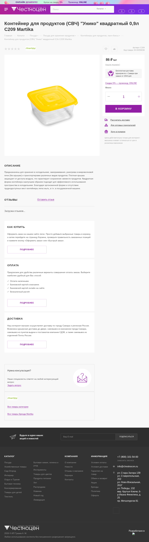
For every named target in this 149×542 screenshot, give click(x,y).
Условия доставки (99, 467)
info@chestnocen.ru (127, 466)
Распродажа (39, 487)
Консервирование (12, 488)
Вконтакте (116, 510)
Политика (95, 491)
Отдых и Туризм (12, 479)
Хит (35, 482)
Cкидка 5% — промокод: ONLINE (121, 83)
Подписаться (126, 437)
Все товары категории (17, 406)
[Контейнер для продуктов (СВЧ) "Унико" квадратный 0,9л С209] (52, 105)
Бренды (95, 487)
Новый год (38, 495)
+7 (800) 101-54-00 (127, 457)
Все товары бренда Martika (20, 414)
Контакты (69, 479)
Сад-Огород (10, 471)
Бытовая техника (12, 484)
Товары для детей (13, 492)
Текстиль (8, 496)
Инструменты (39, 470)
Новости (69, 467)
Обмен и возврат (99, 478)
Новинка (37, 491)
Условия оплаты (99, 462)
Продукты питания (42, 478)
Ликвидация (39, 500)
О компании (70, 462)
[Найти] (110, 9)
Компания (71, 456)
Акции (94, 482)
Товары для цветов (42, 474)
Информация (99, 456)
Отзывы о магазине (74, 471)
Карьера (69, 475)
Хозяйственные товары (15, 467)
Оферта (95, 495)
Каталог (9, 456)
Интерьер (9, 475)
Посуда (7, 462)
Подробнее (27, 249)
